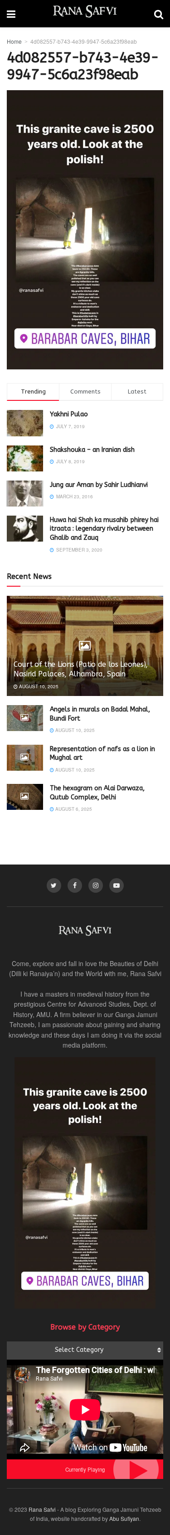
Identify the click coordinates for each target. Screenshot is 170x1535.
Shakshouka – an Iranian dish (92, 450)
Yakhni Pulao (69, 414)
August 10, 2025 (38, 686)
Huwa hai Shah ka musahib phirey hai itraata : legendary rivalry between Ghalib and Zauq (104, 529)
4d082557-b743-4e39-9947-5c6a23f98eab (83, 41)
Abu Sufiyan (124, 1518)
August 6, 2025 (73, 809)
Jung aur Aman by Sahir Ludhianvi (99, 485)
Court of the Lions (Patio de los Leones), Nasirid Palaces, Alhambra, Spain (81, 669)
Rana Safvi (42, 1509)
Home (14, 41)
